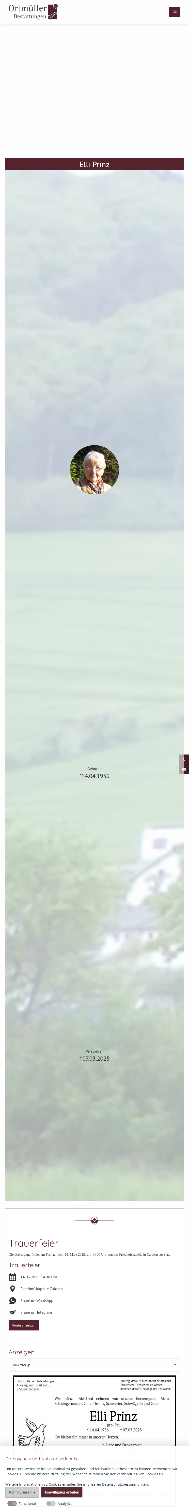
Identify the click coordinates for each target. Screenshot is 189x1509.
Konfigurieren (20, 1492)
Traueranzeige (21, 1365)
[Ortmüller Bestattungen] (33, 12)
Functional (27, 1503)
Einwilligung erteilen (62, 1492)
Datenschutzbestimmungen (125, 1484)
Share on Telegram (36, 1312)
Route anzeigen (23, 1325)
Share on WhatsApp (36, 1300)
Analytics (65, 1503)
